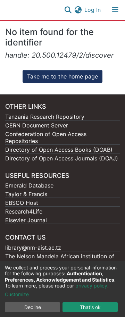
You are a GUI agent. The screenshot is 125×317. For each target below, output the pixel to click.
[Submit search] (68, 10)
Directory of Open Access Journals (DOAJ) (61, 158)
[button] (78, 9)
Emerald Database (29, 185)
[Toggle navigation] (115, 10)
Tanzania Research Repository (44, 116)
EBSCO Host (21, 202)
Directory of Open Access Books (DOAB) (58, 149)
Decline (32, 307)
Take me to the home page (62, 76)
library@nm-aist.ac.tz (33, 247)
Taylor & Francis (26, 194)
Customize (17, 294)
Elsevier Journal (26, 220)
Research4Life (23, 211)
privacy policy (91, 286)
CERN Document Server (36, 125)
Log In (92, 9)
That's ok (90, 307)
